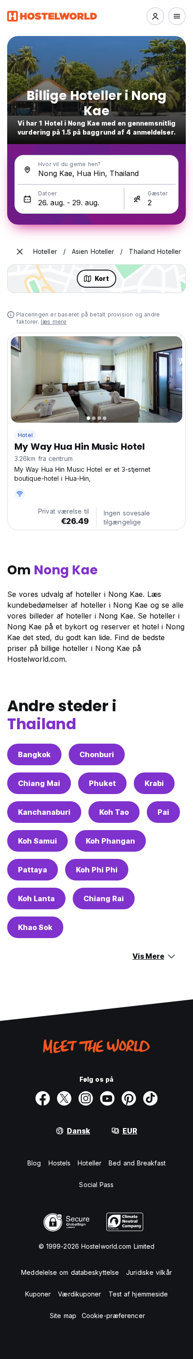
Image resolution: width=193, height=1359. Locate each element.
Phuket (102, 783)
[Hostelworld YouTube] (107, 1098)
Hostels (59, 1163)
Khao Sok (35, 927)
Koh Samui (37, 840)
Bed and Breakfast (137, 1163)
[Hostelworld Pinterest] (129, 1098)
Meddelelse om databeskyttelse (70, 1272)
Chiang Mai (39, 783)
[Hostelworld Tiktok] (150, 1098)
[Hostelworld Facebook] (42, 1098)
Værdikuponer (79, 1294)
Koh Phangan (110, 840)
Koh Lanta (36, 898)
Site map (63, 1315)
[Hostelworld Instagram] (86, 1098)
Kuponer (38, 1294)
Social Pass (96, 1184)
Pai (163, 812)
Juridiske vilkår (149, 1272)
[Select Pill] (155, 16)
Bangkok (34, 754)
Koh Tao (114, 812)
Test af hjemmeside (138, 1294)
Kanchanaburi (44, 812)
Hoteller (89, 1163)
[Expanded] (20, 251)
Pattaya (32, 869)
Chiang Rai (103, 898)
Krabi (154, 783)
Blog (34, 1163)
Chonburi (96, 754)
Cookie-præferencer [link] (113, 1315)
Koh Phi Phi (97, 869)
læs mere (54, 321)
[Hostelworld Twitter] (64, 1098)
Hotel (25, 435)
